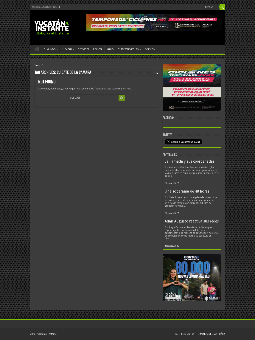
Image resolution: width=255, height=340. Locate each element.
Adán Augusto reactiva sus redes (192, 221)
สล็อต (222, 334)
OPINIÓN (150, 49)
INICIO (37, 49)
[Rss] (176, 334)
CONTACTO (187, 334)
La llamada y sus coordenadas (189, 161)
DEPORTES (83, 49)
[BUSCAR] (222, 7)
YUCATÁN (67, 49)
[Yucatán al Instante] (51, 26)
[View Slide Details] (192, 88)
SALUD (110, 49)
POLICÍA (97, 49)
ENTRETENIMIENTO (128, 49)
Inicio (38, 65)
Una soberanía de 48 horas (187, 191)
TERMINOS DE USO (206, 334)
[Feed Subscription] (157, 72)
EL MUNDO (50, 49)
